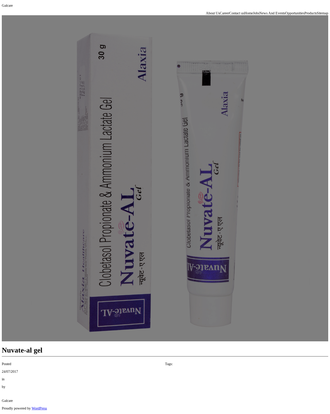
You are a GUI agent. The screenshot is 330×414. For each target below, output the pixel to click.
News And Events (272, 13)
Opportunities (294, 13)
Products (310, 13)
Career (224, 13)
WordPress (39, 408)
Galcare (7, 5)
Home (248, 13)
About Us (213, 13)
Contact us (236, 13)
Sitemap (322, 13)
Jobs (256, 13)
